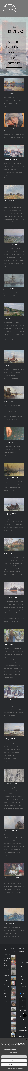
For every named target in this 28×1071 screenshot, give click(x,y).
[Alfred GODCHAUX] (14, 822)
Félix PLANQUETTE (10, 553)
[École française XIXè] (13, 1019)
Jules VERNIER (9, 289)
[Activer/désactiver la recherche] (19, 8)
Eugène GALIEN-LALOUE (12, 597)
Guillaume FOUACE (10, 442)
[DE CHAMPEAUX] (13, 983)
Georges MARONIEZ (11, 478)
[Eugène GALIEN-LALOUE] (14, 588)
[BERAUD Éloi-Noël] (13, 1029)
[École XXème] (13, 957)
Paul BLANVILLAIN (10, 159)
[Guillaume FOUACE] (14, 433)
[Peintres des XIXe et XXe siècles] (14, 120)
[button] (26, 1039)
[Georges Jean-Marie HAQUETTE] (14, 504)
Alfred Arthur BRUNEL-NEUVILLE (12, 878)
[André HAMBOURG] (14, 775)
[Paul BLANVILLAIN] (14, 151)
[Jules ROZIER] (14, 310)
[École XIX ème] (13, 998)
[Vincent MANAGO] (14, 84)
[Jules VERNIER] (14, 280)
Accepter (14, 1056)
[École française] (13, 1024)
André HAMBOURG (10, 784)
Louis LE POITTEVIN (11, 245)
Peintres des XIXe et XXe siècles (12, 129)
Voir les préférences (14, 1064)
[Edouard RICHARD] (14, 691)
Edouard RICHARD (10, 700)
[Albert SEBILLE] (14, 914)
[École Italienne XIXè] (13, 1034)
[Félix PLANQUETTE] (14, 544)
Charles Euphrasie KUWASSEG (10, 739)
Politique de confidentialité (18, 1068)
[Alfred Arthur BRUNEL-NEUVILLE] (14, 869)
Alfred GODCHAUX (10, 831)
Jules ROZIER (8, 318)
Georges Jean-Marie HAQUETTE (11, 514)
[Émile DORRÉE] (14, 635)
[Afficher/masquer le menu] (24, 8)
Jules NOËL (8, 365)
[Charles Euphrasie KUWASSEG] (14, 729)
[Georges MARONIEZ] (14, 469)
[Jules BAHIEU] (14, 392)
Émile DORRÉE (9, 644)
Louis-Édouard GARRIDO (12, 201)
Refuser (14, 1060)
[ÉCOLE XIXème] (13, 967)
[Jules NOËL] (14, 356)
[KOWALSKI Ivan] (13, 972)
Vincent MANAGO (10, 93)
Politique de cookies (8, 1068)
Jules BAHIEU (8, 401)
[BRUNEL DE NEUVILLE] (13, 962)
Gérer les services (13, 1052)
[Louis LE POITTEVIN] (14, 236)
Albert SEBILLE (9, 923)
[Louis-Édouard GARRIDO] (14, 192)
